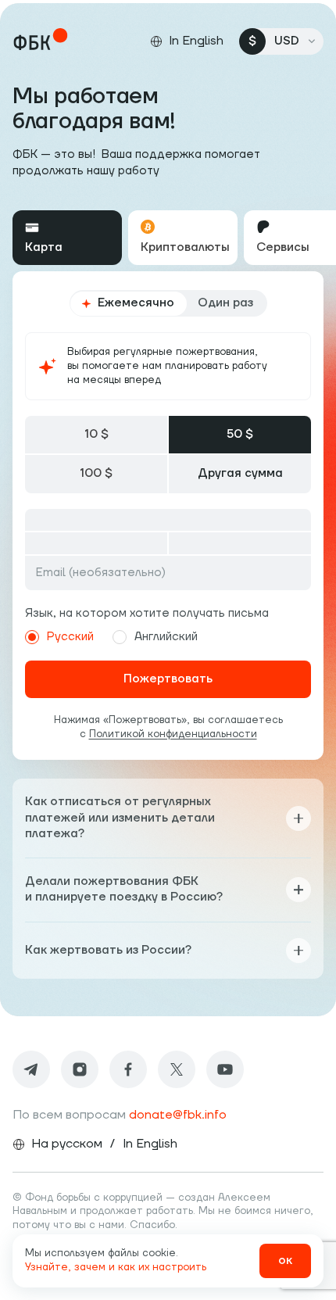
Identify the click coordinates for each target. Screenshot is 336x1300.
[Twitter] (176, 1069)
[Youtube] (225, 1069)
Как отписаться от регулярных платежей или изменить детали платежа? (120, 817)
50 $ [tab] (240, 434)
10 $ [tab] (96, 434)
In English (150, 1143)
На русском (66, 1143)
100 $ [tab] (96, 473)
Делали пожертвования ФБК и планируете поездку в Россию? (124, 889)
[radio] (32, 637)
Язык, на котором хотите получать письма (147, 613)
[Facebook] (128, 1069)
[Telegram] (31, 1069)
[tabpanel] (168, 515)
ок (285, 1260)
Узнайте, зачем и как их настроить (115, 1267)
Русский (70, 636)
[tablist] (168, 237)
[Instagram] (79, 1069)
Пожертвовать (168, 678)
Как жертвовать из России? (108, 950)
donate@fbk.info (178, 1115)
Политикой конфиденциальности (173, 734)
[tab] (67, 237)
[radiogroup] (168, 303)
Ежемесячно (136, 302)
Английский (166, 636)
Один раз (225, 302)
